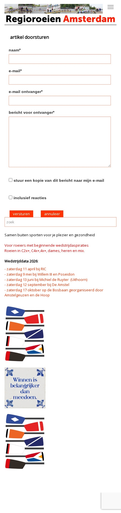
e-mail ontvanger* (25, 91)
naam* (15, 50)
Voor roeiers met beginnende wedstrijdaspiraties (47, 245)
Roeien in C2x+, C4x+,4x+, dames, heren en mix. (45, 250)
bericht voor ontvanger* (31, 112)
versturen (21, 213)
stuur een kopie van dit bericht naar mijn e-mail (59, 180)
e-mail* (15, 71)
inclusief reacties (30, 198)
